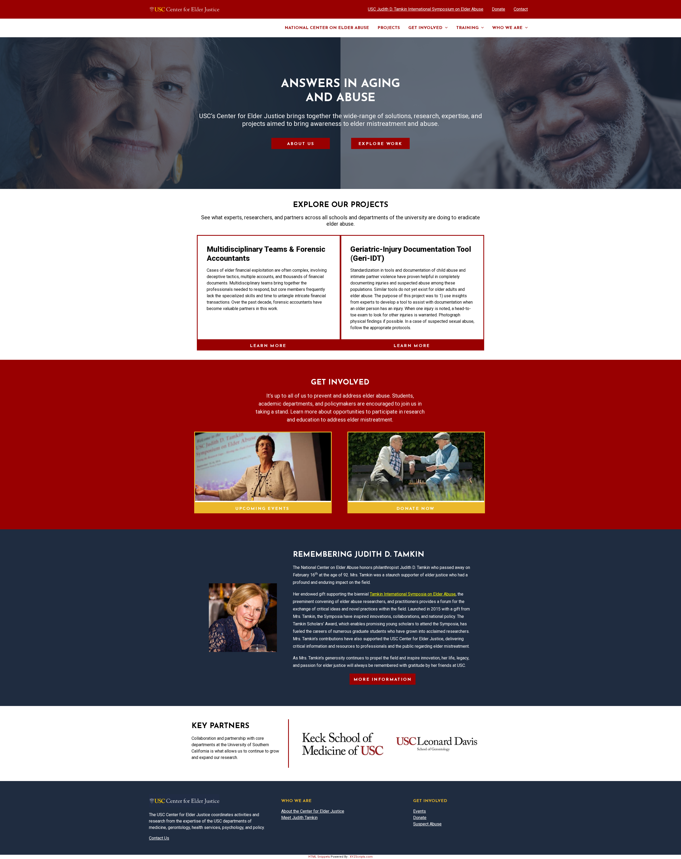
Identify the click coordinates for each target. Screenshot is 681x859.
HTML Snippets (319, 856)
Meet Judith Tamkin (299, 817)
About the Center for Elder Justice (312, 811)
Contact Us (159, 838)
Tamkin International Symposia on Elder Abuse (413, 594)
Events (419, 811)
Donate (419, 817)
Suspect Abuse (427, 824)
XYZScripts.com (361, 856)
